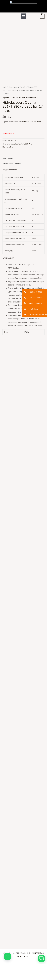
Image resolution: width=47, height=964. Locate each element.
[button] (7, 956)
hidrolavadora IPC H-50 (32, 122)
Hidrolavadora (13, 87)
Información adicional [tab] (12, 163)
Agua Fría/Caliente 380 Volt (14, 97)
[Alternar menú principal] (23, 16)
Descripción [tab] (8, 158)
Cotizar (8, 403)
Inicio (5, 87)
